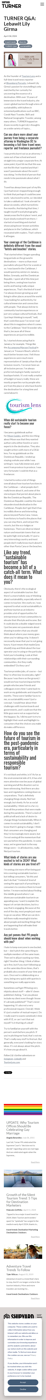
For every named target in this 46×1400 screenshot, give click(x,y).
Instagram (8, 1058)
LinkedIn (18, 1058)
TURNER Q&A (11, 46)
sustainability (25, 46)
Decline (23, 1389)
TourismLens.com (12, 1062)
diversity (22, 42)
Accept (23, 1382)
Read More (35, 1162)
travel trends (10, 42)
